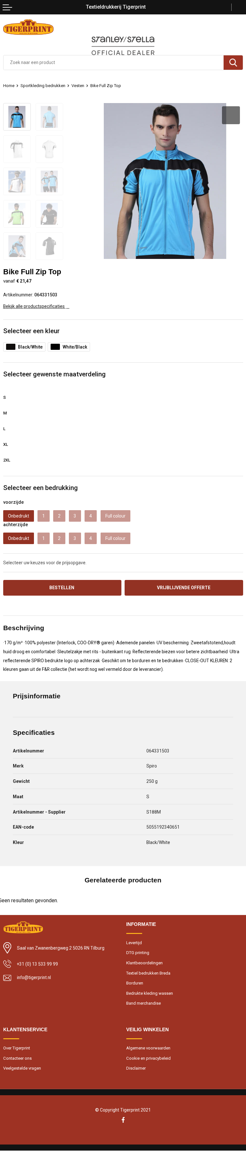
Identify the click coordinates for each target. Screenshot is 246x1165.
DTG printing (137, 952)
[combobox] (114, 62)
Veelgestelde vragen (22, 1068)
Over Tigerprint (16, 1048)
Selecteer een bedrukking (40, 488)
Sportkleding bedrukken (42, 85)
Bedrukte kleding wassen (149, 993)
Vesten (77, 85)
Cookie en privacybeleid (148, 1058)
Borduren (134, 983)
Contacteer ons (17, 1058)
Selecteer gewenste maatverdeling (54, 374)
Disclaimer (136, 1068)
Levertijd (134, 942)
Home (8, 85)
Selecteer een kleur (31, 331)
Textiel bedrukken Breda (148, 973)
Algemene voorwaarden (148, 1048)
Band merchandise (143, 1003)
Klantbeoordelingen (144, 962)
